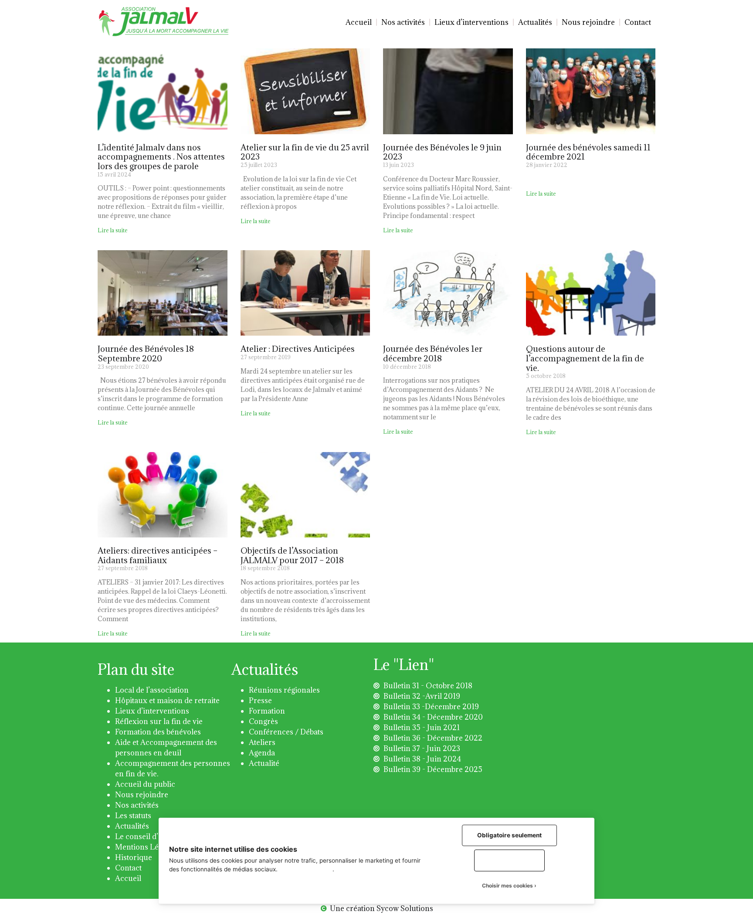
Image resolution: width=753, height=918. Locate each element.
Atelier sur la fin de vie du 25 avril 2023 (305, 152)
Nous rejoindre (588, 22)
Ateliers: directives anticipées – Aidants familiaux (157, 555)
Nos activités (403, 22)
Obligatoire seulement (509, 835)
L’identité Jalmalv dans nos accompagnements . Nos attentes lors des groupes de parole (161, 156)
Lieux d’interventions (471, 22)
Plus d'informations (305, 869)
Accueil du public (145, 784)
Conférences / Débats (286, 732)
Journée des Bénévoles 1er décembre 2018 (432, 353)
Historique (133, 857)
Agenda (262, 753)
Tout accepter (509, 860)
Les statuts (133, 815)
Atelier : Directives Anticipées (298, 348)
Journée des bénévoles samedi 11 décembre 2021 (588, 152)
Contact (637, 22)
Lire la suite (113, 230)
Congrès (263, 721)
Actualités (535, 22)
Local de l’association (152, 690)
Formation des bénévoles (158, 732)
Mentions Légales (145, 847)
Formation (267, 711)
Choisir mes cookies (507, 885)
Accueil (359, 22)
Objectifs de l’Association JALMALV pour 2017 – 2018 (292, 555)
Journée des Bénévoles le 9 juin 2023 (442, 152)
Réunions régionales (284, 690)
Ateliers (262, 742)
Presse (260, 700)
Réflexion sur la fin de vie (159, 721)
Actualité (264, 763)
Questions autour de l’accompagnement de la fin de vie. (585, 358)
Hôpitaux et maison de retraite (167, 700)
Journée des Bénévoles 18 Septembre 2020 (146, 353)
